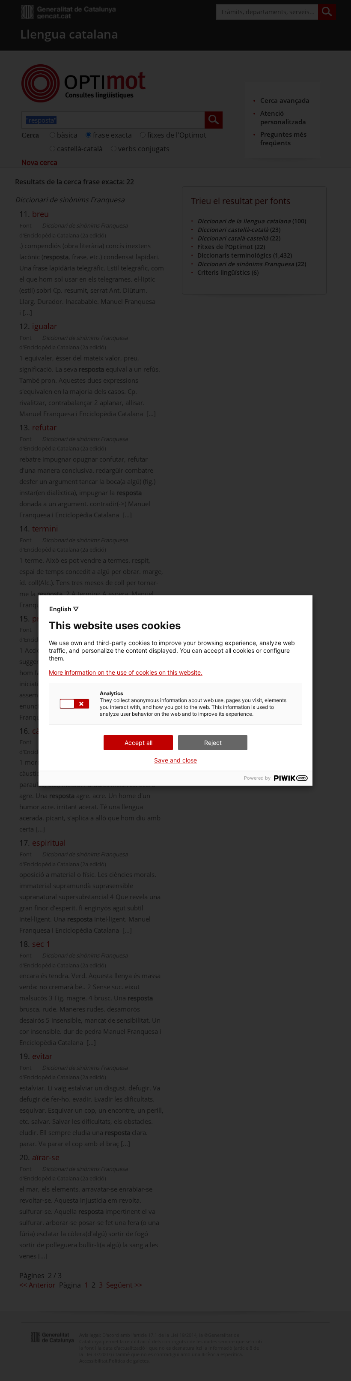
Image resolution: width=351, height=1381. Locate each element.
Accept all (138, 742)
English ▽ (64, 608)
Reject (213, 742)
